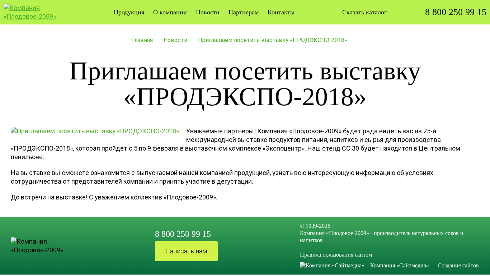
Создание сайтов (458, 265)
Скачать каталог (364, 12)
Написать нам (186, 251)
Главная (142, 40)
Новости (175, 40)
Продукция (129, 12)
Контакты (281, 12)
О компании (170, 12)
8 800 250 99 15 (455, 12)
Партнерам (243, 12)
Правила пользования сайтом (336, 255)
